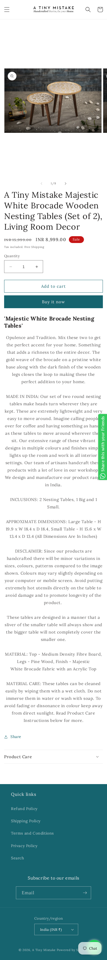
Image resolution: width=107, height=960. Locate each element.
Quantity (12, 256)
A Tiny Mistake (44, 950)
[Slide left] (41, 184)
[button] (7, 10)
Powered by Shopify (73, 950)
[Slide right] (66, 184)
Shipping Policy (26, 820)
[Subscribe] (85, 892)
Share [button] (15, 736)
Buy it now (53, 301)
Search (17, 858)
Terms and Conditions (32, 833)
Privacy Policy (24, 845)
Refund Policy (24, 808)
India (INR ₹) (51, 929)
